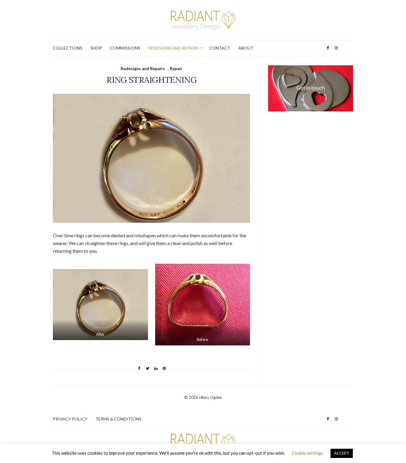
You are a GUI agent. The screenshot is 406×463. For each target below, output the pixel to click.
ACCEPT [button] (341, 453)
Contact (219, 47)
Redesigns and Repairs (173, 47)
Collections (67, 47)
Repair (176, 68)
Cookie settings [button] (307, 453)
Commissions (125, 47)
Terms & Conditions (118, 418)
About (246, 47)
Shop (96, 47)
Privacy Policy (70, 418)
